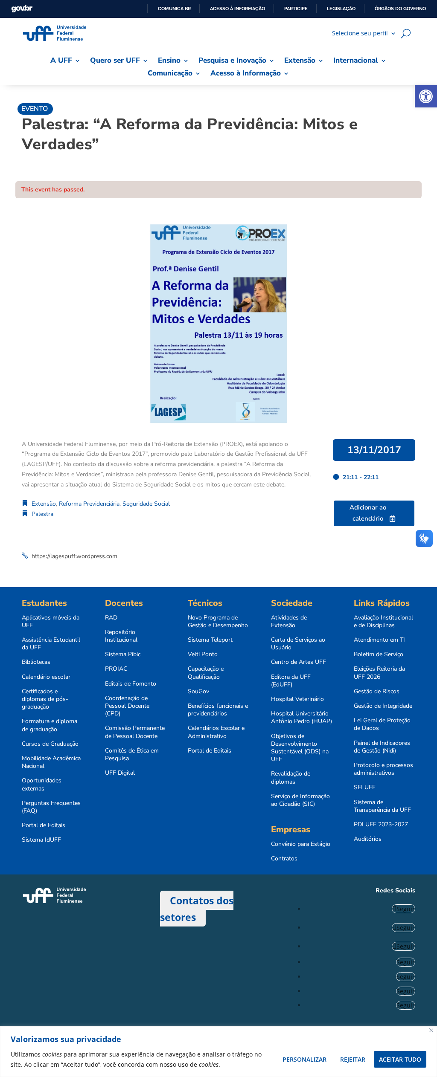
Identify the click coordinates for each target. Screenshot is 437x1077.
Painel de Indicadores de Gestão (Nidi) (382, 747)
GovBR (21, 9)
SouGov (198, 691)
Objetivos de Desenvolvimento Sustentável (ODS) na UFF (300, 748)
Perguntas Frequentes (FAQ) (51, 807)
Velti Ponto (203, 654)
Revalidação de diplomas (290, 777)
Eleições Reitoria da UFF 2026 (379, 672)
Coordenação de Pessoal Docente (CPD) (127, 706)
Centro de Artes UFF (298, 662)
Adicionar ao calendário (368, 513)
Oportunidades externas (41, 784)
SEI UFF (365, 787)
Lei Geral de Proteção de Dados (382, 724)
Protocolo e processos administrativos (383, 769)
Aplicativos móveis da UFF (50, 621)
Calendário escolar (46, 677)
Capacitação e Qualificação (206, 672)
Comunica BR (174, 9)
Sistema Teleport (210, 640)
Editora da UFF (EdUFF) (291, 681)
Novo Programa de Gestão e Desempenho (218, 621)
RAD (111, 618)
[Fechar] (431, 1030)
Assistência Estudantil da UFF (51, 643)
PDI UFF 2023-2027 (381, 824)
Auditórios (368, 839)
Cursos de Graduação (50, 744)
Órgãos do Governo (400, 9)
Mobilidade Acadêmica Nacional (51, 762)
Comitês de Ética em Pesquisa (132, 754)
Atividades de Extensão (289, 621)
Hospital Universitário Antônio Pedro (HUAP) (301, 717)
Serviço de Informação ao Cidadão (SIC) (300, 800)
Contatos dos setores (196, 908)
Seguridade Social (146, 504)
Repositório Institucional (121, 636)
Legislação (341, 9)
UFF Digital (120, 773)
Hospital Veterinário (297, 699)
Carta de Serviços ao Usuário (298, 643)
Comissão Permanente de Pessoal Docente (135, 732)
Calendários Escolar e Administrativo (216, 732)
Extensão (44, 504)
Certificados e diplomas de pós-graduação (45, 699)
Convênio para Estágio (300, 844)
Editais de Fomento (130, 684)
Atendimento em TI (379, 640)
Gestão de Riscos (376, 691)
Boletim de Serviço (378, 654)
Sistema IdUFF (41, 840)
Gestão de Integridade (383, 706)
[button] (426, 96)
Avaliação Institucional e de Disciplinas (383, 621)
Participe (296, 9)
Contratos (284, 859)
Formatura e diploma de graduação (49, 725)
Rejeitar (352, 1059)
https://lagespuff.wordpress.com (74, 556)
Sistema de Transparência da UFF (382, 806)
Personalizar (304, 1059)
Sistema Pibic (122, 654)
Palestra (42, 514)
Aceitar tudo (400, 1059)
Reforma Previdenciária (89, 504)
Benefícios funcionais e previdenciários (218, 710)
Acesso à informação (237, 9)
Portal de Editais (43, 825)
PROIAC (116, 669)
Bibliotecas (36, 662)
